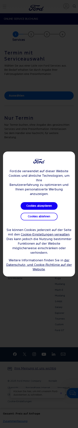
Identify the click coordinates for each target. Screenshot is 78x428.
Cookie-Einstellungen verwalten (45, 234)
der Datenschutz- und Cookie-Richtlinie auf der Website (39, 265)
